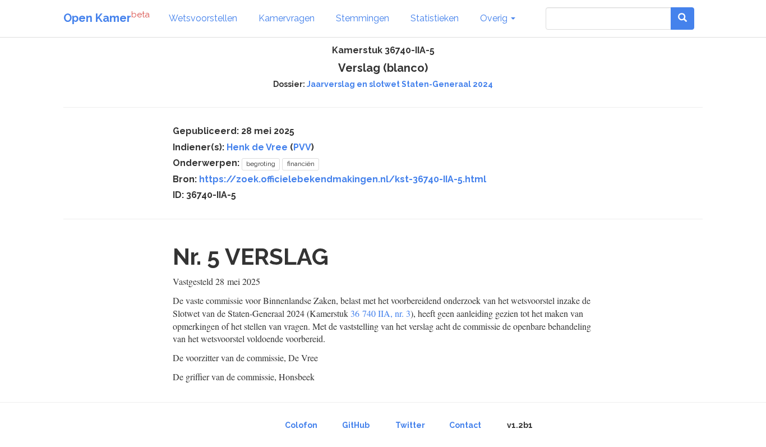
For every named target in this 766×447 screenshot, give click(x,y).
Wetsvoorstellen (203, 18)
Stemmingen (362, 18)
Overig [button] (495, 18)
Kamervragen (287, 18)
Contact (465, 425)
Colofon (301, 425)
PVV (302, 147)
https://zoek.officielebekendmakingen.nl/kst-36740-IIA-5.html (342, 179)
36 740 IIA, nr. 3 (380, 313)
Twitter (410, 425)
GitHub (356, 425)
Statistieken (434, 18)
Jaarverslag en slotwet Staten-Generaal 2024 (400, 84)
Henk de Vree (257, 147)
